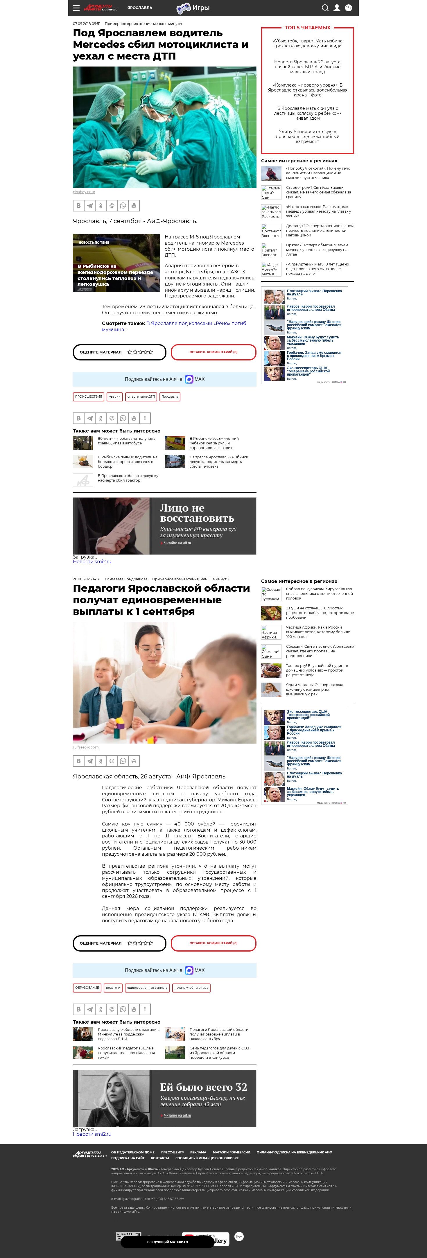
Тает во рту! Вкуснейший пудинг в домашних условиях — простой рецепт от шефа (317, 670)
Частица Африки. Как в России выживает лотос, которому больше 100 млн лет (318, 632)
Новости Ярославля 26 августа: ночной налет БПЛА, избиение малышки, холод (307, 67)
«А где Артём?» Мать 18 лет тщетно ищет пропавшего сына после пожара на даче (317, 269)
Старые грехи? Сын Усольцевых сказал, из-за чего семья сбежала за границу (318, 192)
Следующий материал (167, 1242)
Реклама (198, 1152)
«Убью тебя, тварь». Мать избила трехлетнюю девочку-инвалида (307, 44)
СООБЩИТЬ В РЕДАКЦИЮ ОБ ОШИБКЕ (207, 1158)
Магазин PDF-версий (231, 1152)
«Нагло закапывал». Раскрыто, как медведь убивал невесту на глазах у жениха (318, 211)
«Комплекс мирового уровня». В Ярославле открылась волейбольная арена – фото (307, 90)
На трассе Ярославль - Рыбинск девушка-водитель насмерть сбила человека (219, 462)
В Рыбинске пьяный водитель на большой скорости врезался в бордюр (127, 462)
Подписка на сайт (127, 1158)
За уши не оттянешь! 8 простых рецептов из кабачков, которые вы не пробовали (320, 613)
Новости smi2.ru (92, 561)
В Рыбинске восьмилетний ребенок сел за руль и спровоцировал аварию (214, 443)
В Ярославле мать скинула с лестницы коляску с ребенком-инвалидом (307, 113)
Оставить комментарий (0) (214, 352)
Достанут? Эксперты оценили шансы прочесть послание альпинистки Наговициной (320, 230)
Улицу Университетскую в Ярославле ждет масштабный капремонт (308, 136)
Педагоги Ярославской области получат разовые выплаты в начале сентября (219, 1034)
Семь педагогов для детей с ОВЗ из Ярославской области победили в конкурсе (219, 1053)
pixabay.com (84, 192)
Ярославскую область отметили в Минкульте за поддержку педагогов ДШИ (128, 1034)
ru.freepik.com (86, 747)
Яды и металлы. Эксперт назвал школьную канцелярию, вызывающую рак (314, 689)
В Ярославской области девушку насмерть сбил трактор (128, 477)
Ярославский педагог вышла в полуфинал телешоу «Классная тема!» (126, 1053)
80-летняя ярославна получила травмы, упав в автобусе (126, 440)
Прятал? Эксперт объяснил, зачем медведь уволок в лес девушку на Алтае (317, 249)
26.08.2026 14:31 (86, 579)
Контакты (160, 1158)
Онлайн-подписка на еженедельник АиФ (294, 1152)
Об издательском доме (133, 1152)
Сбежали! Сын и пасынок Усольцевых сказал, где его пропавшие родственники (320, 651)
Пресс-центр (172, 1152)
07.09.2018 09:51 (86, 23)
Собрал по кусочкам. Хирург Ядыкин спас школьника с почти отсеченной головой (320, 593)
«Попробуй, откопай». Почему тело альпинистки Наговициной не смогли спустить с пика (318, 173)
